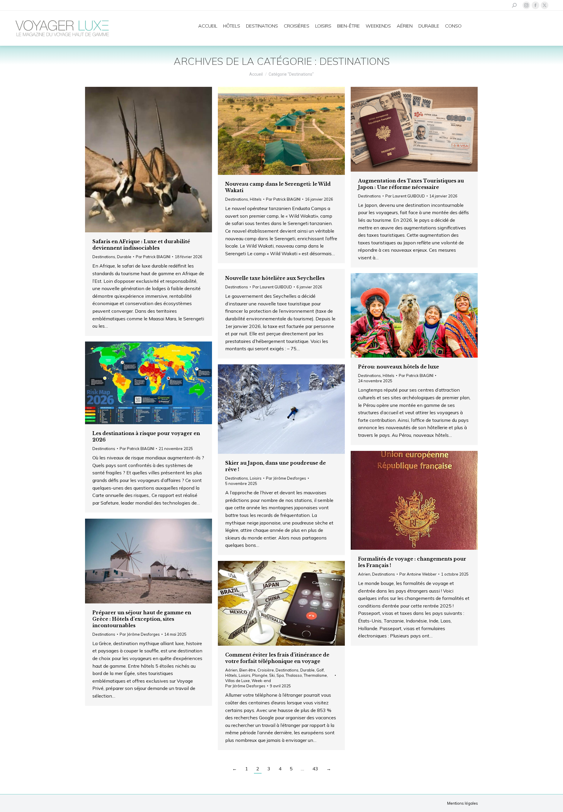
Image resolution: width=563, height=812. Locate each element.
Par (153, 256)
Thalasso (294, 675)
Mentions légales (462, 803)
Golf (320, 670)
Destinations (103, 256)
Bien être (247, 670)
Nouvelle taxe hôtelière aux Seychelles (275, 278)
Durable (124, 256)
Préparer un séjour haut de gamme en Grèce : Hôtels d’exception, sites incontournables (141, 619)
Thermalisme (315, 675)
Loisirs (256, 478)
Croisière (265, 670)
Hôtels (256, 199)
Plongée (259, 675)
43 (315, 769)
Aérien (364, 574)
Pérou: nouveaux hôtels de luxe (398, 367)
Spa (280, 675)
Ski (272, 675)
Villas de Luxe (237, 680)
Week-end (261, 680)
